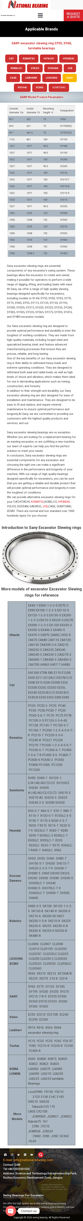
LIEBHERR (56, 1187)
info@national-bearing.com (8, 15)
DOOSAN (48, 1187)
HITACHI (51, 1184)
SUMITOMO (59, 87)
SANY (65, 1189)
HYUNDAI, (64, 501)
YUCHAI (43, 1189)
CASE (52, 1187)
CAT (42, 1184)
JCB (45, 506)
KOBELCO (60, 1184)
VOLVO (43, 1187)
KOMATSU (37, 501)
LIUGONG (62, 1187)
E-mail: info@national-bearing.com (28, 1160)
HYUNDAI (55, 1184)
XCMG (53, 1189)
